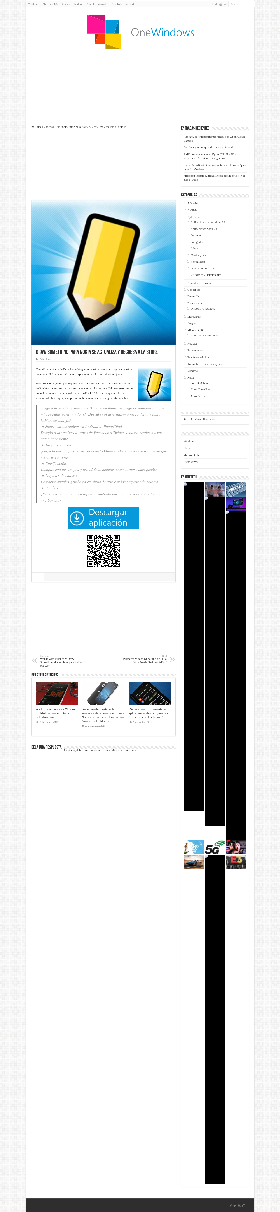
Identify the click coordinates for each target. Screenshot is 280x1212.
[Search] (251, 4)
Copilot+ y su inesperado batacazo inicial (208, 147)
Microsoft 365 (50, 3)
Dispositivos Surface (203, 308)
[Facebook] (212, 4)
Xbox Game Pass (200, 389)
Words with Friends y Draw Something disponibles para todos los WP (61, 661)
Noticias (192, 343)
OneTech (117, 3)
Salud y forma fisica (202, 268)
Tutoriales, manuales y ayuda (204, 364)
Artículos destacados (97, 3)
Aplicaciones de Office (204, 335)
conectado (96, 750)
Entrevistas (194, 316)
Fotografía (197, 242)
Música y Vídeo (200, 255)
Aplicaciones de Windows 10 (208, 222)
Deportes (196, 235)
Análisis (192, 210)
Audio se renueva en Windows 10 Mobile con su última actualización (57, 713)
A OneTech (193, 203)
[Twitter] (216, 4)
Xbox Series (198, 396)
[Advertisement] (140, 84)
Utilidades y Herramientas (206, 274)
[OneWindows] (140, 32)
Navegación (198, 261)
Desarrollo (193, 296)
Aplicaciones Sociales (204, 228)
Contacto (130, 3)
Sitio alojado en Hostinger (199, 419)
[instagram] (225, 4)
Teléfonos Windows (199, 357)
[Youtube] (220, 4)
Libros (194, 248)
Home (38, 126)
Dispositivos (194, 303)
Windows (33, 3)
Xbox (190, 377)
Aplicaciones (195, 217)
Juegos (48, 126)
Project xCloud (200, 382)
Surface (78, 3)
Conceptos (193, 289)
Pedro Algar (45, 359)
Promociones (195, 350)
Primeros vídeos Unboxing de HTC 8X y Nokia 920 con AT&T (145, 659)
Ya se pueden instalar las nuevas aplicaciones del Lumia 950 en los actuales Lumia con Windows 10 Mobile (103, 715)
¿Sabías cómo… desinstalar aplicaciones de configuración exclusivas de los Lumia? (149, 713)
